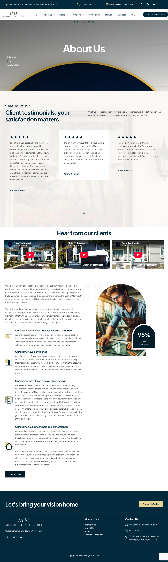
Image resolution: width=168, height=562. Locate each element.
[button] (75, 212)
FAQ (133, 14)
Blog (75, 21)
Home (36, 14)
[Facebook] (141, 4)
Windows (76, 14)
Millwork (109, 14)
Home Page (90, 524)
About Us (48, 14)
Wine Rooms (94, 14)
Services (122, 14)
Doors (62, 14)
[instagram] (147, 4)
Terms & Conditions (94, 534)
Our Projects (89, 21)
